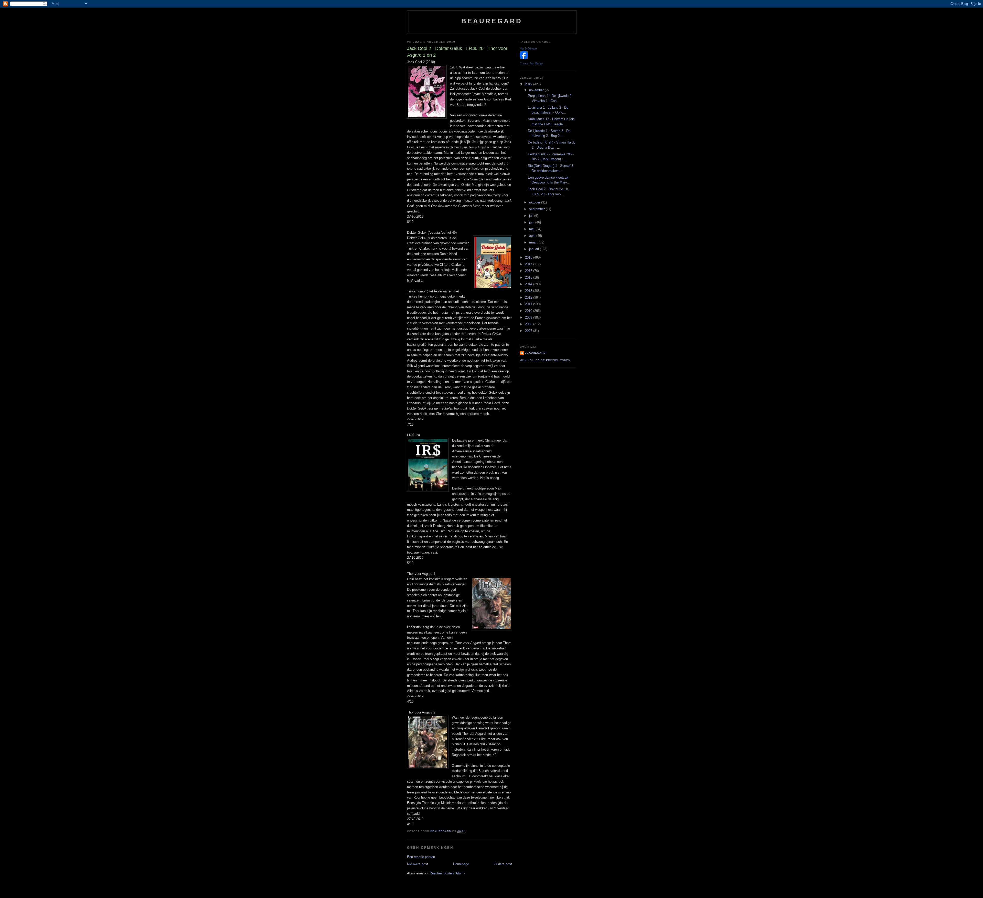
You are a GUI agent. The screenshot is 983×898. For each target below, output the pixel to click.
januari (534, 249)
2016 (529, 271)
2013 (529, 291)
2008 (529, 324)
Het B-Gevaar (528, 48)
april (532, 236)
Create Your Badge (531, 63)
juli (531, 216)
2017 (529, 264)
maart (534, 242)
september (537, 209)
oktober (535, 202)
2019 (529, 84)
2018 (529, 257)
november (537, 90)
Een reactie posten (421, 857)
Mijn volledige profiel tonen (545, 360)
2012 (529, 297)
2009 (529, 317)
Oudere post (503, 864)
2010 (529, 311)
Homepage (461, 864)
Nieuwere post (417, 864)
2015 (529, 277)
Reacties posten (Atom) (447, 873)
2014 (529, 284)
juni (532, 222)
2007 (529, 331)
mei (532, 229)
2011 (529, 304)
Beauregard (491, 21)
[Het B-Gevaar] (524, 58)
